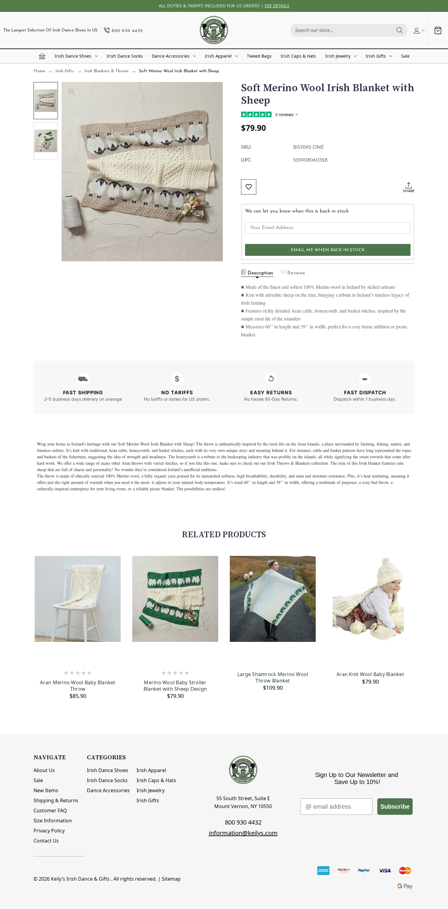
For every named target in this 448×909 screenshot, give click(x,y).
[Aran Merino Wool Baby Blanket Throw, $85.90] (78, 611)
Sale (405, 56)
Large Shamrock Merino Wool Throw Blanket (272, 677)
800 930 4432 (243, 822)
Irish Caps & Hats (298, 56)
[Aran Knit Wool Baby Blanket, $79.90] (370, 611)
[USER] (418, 30)
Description (260, 273)
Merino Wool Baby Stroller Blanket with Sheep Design (175, 685)
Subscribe (395, 806)
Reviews (296, 273)
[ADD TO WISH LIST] (248, 187)
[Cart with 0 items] (438, 30)
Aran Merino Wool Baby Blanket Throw (77, 685)
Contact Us (46, 840)
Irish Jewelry (337, 56)
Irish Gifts (376, 56)
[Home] (42, 56)
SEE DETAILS (277, 6)
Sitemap (171, 878)
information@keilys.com (243, 833)
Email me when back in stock (328, 250)
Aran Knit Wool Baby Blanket (370, 674)
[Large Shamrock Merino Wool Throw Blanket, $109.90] (273, 611)
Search (399, 30)
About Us (44, 770)
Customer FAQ (50, 810)
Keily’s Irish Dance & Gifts (80, 878)
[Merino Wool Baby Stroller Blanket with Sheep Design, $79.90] (175, 611)
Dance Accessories (171, 56)
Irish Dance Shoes (73, 56)
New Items (46, 790)
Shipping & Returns (56, 800)
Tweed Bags (259, 56)
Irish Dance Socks (125, 56)
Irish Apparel (218, 56)
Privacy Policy (49, 830)
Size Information (53, 820)
